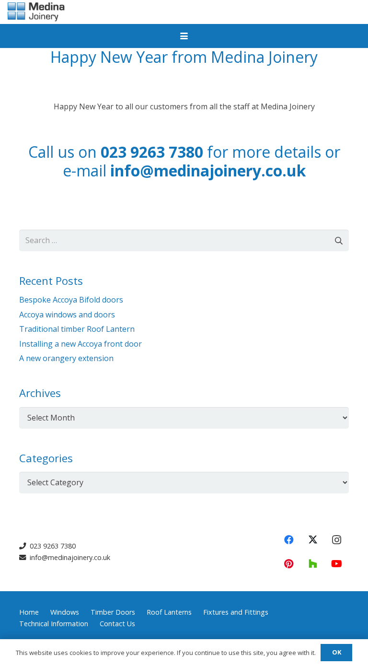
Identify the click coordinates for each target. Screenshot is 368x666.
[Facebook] (289, 540)
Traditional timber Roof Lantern (77, 329)
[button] (184, 36)
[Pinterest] (289, 564)
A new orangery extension (66, 358)
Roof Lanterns (169, 612)
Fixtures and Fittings (235, 612)
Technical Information (53, 623)
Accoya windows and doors (67, 314)
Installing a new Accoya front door (80, 344)
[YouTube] (337, 564)
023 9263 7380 (152, 151)
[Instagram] (337, 540)
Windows (64, 612)
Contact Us (117, 623)
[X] (313, 540)
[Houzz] (313, 564)
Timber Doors (113, 612)
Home (29, 612)
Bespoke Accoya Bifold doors (71, 299)
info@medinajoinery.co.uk (208, 170)
